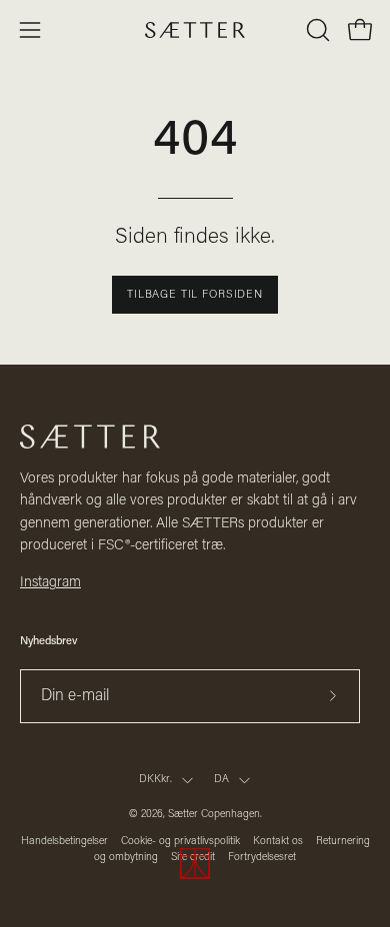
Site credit (193, 857)
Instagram (50, 582)
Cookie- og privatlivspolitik (180, 841)
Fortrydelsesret (262, 857)
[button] (316, 30)
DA (221, 779)
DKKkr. (155, 779)
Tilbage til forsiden (195, 295)
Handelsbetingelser (64, 841)
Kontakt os (278, 841)
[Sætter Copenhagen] (195, 30)
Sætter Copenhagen (214, 814)
